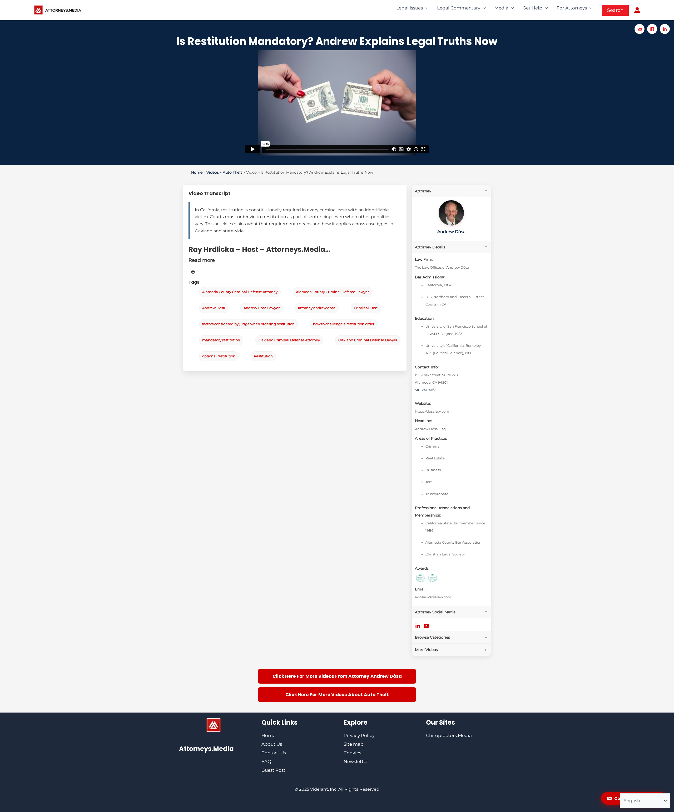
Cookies (352, 752)
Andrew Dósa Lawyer (262, 308)
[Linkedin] (418, 626)
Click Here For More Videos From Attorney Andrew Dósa (337, 676)
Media (501, 8)
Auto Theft (232, 172)
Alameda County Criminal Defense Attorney (239, 292)
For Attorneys (572, 8)
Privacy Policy (359, 735)
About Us (271, 744)
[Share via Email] (640, 29)
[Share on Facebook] (652, 29)
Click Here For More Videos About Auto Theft (337, 694)
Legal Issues (409, 8)
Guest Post (273, 770)
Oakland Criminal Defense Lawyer (367, 340)
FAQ (266, 761)
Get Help (532, 8)
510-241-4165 (425, 390)
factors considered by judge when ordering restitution (248, 324)
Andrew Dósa (451, 231)
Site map (354, 744)
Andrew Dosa (213, 308)
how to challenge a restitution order (343, 324)
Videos (212, 172)
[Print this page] (193, 272)
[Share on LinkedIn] (665, 29)
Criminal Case (366, 308)
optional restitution (218, 356)
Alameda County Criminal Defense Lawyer (332, 292)
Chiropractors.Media (449, 735)
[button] (615, 10)
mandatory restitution (221, 340)
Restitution (263, 356)
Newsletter (356, 761)
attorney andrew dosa (316, 308)
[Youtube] (426, 626)
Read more (202, 260)
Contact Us (273, 752)
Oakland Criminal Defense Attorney (289, 340)
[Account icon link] (637, 10)
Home (196, 172)
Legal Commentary (458, 8)
